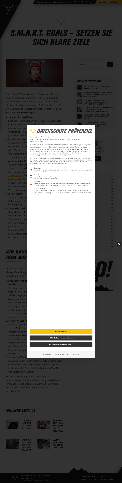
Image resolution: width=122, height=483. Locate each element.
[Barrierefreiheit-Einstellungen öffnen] (119, 244)
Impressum (75, 354)
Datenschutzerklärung (78, 149)
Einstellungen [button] (43, 153)
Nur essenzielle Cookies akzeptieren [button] (61, 344)
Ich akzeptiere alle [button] (61, 331)
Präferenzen (47, 354)
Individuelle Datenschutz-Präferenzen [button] (61, 338)
